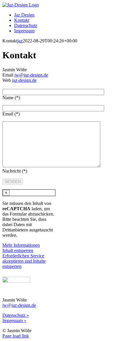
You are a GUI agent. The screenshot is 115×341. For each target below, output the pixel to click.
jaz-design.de (24, 80)
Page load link (15, 335)
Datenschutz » (15, 315)
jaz (20, 40)
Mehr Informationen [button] (21, 245)
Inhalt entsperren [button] (17, 250)
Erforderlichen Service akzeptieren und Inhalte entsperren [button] (24, 261)
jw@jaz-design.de (31, 74)
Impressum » (14, 320)
